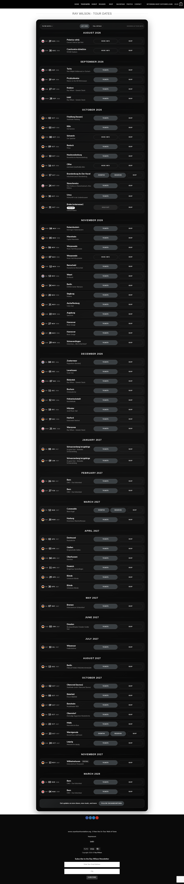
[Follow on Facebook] (86, 817)
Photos (130, 4)
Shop (111, 4)
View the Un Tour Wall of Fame (104, 831)
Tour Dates (85, 4)
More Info (105, 41)
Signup (94, 4)
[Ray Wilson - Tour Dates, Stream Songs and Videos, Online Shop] (11, 4)
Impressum (92, 836)
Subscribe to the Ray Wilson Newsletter (92, 859)
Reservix (118, 175)
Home (77, 4)
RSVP (130, 41)
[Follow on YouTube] (97, 817)
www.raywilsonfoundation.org (79, 831)
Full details (97, 26)
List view (84, 26)
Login (92, 841)
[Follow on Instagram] (90, 817)
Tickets (106, 70)
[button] (159, 4)
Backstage (120, 4)
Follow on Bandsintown (111, 803)
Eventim (101, 175)
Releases (102, 4)
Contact (138, 4)
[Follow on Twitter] (93, 817)
